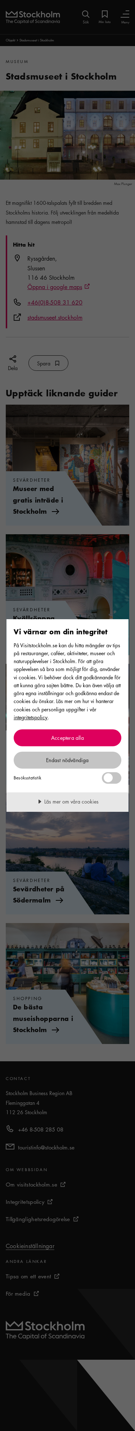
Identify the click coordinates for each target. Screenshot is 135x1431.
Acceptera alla (67, 737)
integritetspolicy (31, 717)
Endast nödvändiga (67, 760)
